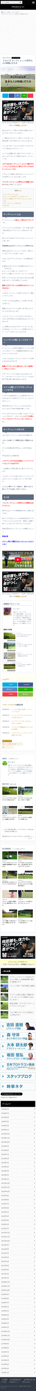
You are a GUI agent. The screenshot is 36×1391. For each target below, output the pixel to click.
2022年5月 (5, 1212)
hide (19, 190)
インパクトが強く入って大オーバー (15, 196)
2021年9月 (5, 1245)
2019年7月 (5, 1352)
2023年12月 (5, 1134)
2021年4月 (5, 1265)
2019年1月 (5, 1372)
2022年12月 (5, 1183)
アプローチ (19, 744)
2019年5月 (5, 1360)
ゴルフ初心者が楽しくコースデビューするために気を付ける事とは (19, 830)
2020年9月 (5, 1294)
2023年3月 (5, 1171)
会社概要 (4, 1379)
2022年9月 (5, 1195)
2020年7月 (5, 1302)
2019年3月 (5, 1368)
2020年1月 (5, 1327)
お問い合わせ (27, 2)
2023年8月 (5, 1150)
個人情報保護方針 (15, 1379)
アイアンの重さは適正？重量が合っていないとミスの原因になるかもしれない (22, 997)
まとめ (6, 205)
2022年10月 (5, 1191)
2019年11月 (5, 1335)
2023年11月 (5, 1138)
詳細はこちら (20, 125)
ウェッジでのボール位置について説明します (24, 665)
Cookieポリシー (14, 1382)
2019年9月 (5, 1344)
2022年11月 (5, 1187)
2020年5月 (5, 1311)
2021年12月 (5, 1232)
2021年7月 (5, 1253)
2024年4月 (5, 1117)
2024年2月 (5, 1125)
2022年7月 (5, 1204)
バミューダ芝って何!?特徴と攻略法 (22, 986)
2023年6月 (5, 1158)
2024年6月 (5, 1109)
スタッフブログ (11, 640)
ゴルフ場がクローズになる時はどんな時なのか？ (22, 1013)
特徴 (12, 744)
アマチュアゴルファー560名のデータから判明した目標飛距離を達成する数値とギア (22, 979)
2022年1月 (5, 1228)
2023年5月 (5, 1163)
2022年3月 (5, 1220)
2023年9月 (5, 1146)
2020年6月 (5, 1307)
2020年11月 (5, 1286)
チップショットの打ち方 (12, 203)
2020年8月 (5, 1298)
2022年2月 (5, 1224)
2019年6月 (5, 1356)
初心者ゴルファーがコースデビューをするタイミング (17, 837)
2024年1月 (5, 1130)
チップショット (8, 747)
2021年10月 (5, 1241)
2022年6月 (5, 1208)
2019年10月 (5, 1340)
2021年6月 (5, 1257)
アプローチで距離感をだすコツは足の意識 (22, 728)
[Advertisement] (18, 35)
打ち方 (6, 744)
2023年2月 (5, 1175)
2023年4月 (5, 1167)
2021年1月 (5, 1278)
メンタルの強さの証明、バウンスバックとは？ (22, 710)
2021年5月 (5, 1261)
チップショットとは (10, 194)
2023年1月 (5, 1179)
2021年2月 (5, 1274)
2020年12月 (5, 1282)
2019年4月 (5, 1364)
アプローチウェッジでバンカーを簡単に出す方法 (24, 655)
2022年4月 (5, 1216)
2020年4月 (5, 1315)
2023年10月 (5, 1142)
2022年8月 (5, 1200)
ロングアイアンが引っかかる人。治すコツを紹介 (24, 645)
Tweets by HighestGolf (9, 1097)
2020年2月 (5, 1323)
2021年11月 (5, 1237)
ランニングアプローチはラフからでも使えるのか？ (24, 635)
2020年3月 (5, 1319)
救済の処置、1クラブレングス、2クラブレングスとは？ (22, 1004)
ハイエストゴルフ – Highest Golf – (17, 1386)
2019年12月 (5, 1331)
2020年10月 (5, 1290)
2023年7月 (5, 1154)
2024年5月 (5, 1113)
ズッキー (11, 762)
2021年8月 (5, 1249)
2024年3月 (5, 1121)
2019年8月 (5, 1348)
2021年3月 (5, 1270)
